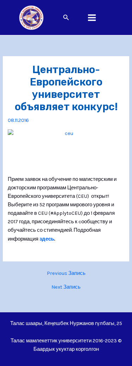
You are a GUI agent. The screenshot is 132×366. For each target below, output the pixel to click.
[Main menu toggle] (91, 17)
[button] (66, 17)
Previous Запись (66, 273)
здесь (46, 239)
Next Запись (66, 287)
